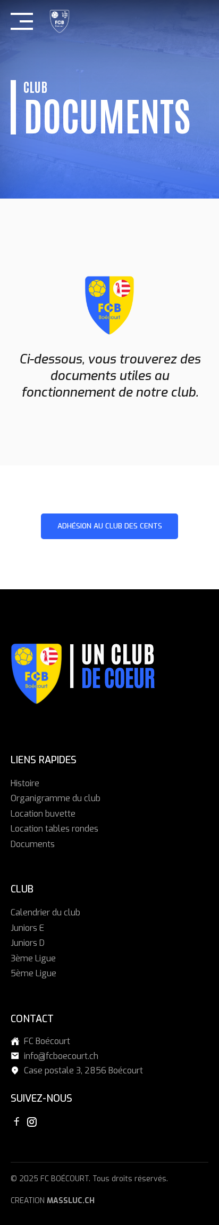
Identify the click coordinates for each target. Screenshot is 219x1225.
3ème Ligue (33, 958)
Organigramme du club (55, 798)
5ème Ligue (33, 973)
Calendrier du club (45, 912)
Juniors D (28, 943)
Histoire (25, 783)
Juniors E (27, 928)
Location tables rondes (54, 828)
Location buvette (43, 813)
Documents (33, 844)
